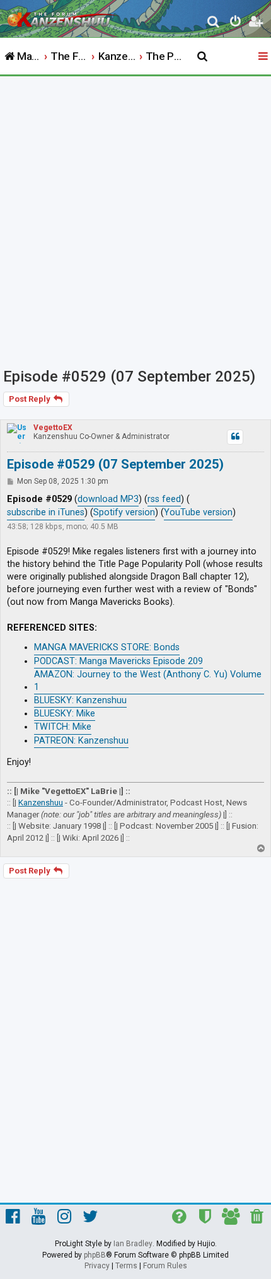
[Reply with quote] (235, 437)
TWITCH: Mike (62, 726)
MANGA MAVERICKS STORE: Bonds (107, 647)
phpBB (95, 1255)
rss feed (164, 499)
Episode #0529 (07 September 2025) (129, 376)
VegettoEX (52, 427)
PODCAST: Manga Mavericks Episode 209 (118, 661)
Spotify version (124, 512)
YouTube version (198, 512)
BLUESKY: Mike (64, 713)
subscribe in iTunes (45, 512)
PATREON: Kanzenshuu (81, 740)
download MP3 (108, 499)
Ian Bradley (133, 1243)
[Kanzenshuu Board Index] (63, 16)
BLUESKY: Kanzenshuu (80, 700)
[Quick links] (264, 57)
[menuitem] (214, 23)
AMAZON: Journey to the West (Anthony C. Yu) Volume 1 (148, 680)
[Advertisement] (135, 218)
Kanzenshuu (40, 802)
